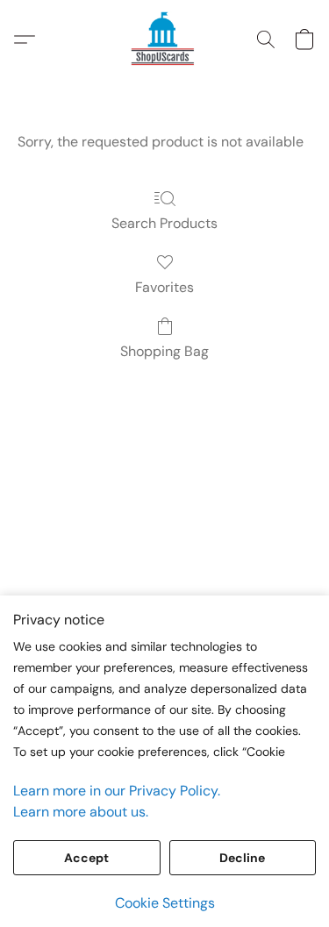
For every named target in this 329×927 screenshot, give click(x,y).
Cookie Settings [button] (165, 903)
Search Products (164, 223)
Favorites (164, 287)
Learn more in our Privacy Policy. (116, 790)
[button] (164, 39)
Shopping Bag (164, 351)
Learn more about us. (80, 811)
